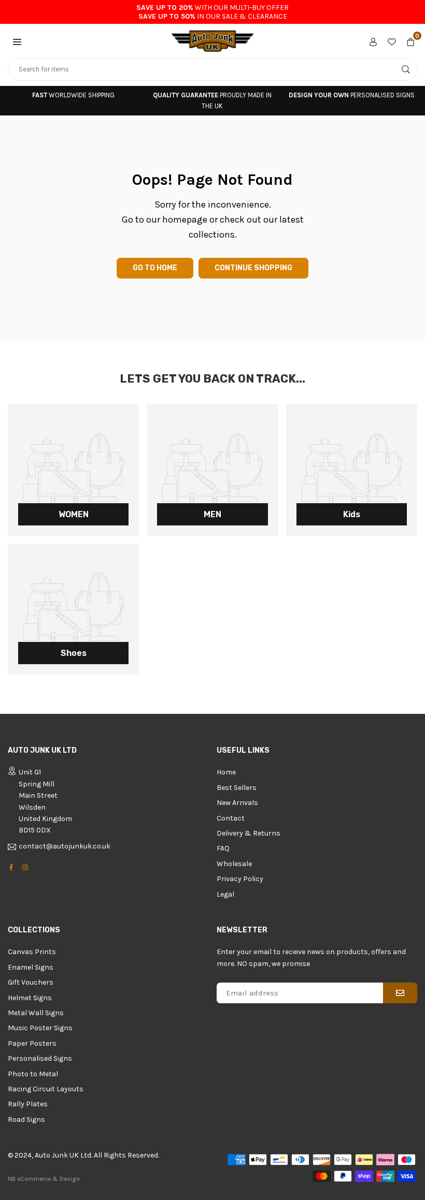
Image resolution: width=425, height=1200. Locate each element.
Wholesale (234, 863)
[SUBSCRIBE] (400, 993)
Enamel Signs (30, 967)
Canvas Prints (32, 951)
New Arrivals (237, 802)
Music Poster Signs (40, 1027)
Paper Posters (32, 1043)
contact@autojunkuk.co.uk (64, 847)
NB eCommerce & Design (44, 1178)
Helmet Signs (30, 997)
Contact (231, 818)
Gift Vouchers (30, 982)
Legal (225, 894)
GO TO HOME (155, 268)
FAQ (223, 848)
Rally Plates (28, 1104)
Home (226, 772)
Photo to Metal (33, 1074)
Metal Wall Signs (36, 1012)
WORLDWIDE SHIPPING (73, 95)
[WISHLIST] (391, 41)
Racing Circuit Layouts (45, 1089)
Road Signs (26, 1119)
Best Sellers (237, 787)
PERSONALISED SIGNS (352, 95)
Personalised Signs (40, 1058)
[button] (17, 41)
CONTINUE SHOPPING (253, 268)
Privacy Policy (240, 878)
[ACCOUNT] (373, 41)
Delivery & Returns (248, 833)
